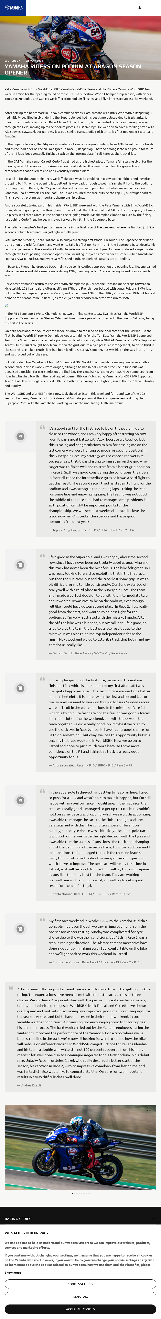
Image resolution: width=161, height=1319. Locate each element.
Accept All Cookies (80, 1308)
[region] (80, 1271)
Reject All (80, 1295)
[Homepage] (14, 7)
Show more (13, 1271)
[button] (152, 8)
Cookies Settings (80, 1283)
